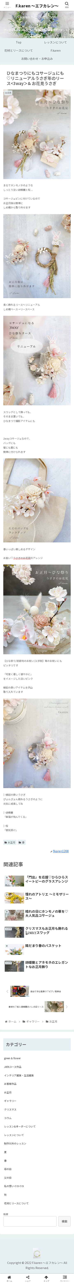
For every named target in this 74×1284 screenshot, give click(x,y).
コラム (8, 1118)
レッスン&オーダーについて (20, 1126)
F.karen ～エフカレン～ (37, 5)
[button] (66, 716)
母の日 (8, 1169)
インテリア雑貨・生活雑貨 (19, 1075)
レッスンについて (14, 1135)
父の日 (8, 1177)
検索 (5, 1214)
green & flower (12, 1058)
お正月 (11, 842)
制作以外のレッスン (15, 1143)
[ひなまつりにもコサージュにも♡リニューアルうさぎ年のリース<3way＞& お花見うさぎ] (45, 904)
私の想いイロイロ (14, 1186)
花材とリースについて (16, 1203)
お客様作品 (10, 1083)
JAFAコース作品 (12, 1066)
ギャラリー (10, 1100)
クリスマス (10, 1109)
